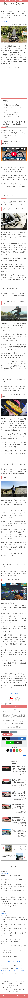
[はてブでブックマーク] (22, 738)
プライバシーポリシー (14, 991)
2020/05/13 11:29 (5, 913)
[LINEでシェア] (10, 742)
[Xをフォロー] (8, 726)
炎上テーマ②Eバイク (9, 110)
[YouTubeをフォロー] (14, 726)
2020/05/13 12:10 (5, 873)
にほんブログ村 (5, 21)
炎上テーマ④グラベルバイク (11, 114)
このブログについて (19, 989)
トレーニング (20, 983)
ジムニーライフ (8, 987)
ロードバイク (6, 732)
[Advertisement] (14, 83)
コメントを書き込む (14, 961)
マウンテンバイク (7, 983)
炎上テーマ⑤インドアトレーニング (12, 116)
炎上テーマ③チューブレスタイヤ (12, 112)
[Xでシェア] (6, 738)
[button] (18, 742)
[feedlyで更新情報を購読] (17, 726)
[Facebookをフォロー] (11, 726)
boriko (14, 709)
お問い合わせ (6, 989)
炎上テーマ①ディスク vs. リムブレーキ (13, 107)
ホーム (8, 981)
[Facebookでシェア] (14, 738)
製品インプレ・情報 (13, 985)
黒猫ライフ (19, 987)
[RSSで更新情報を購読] (20, 726)
